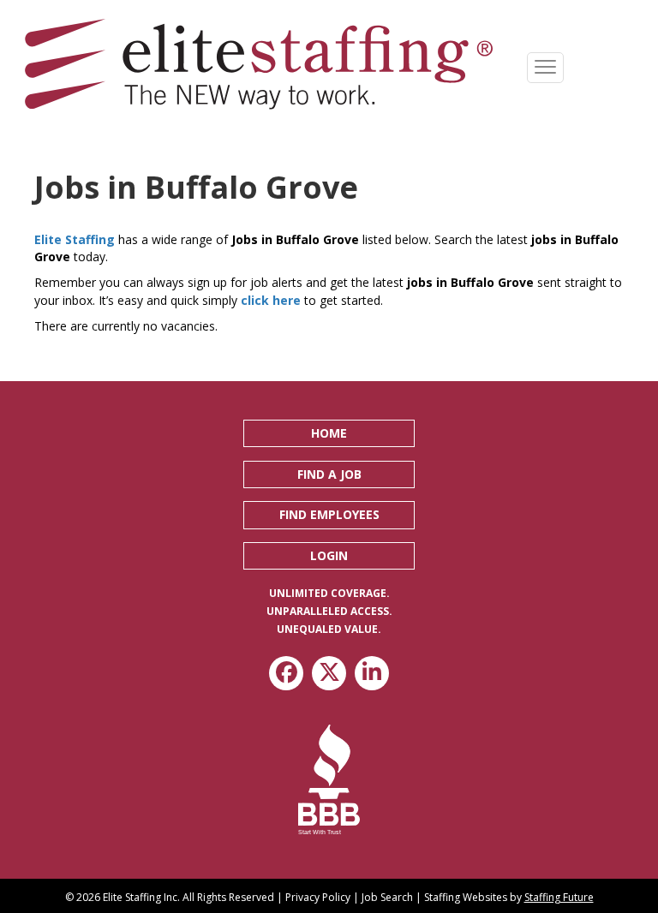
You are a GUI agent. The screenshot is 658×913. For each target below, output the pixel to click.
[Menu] (545, 67)
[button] (329, 433)
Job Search (387, 897)
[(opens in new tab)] (329, 779)
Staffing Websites (465, 897)
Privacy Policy (317, 897)
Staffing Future (559, 897)
